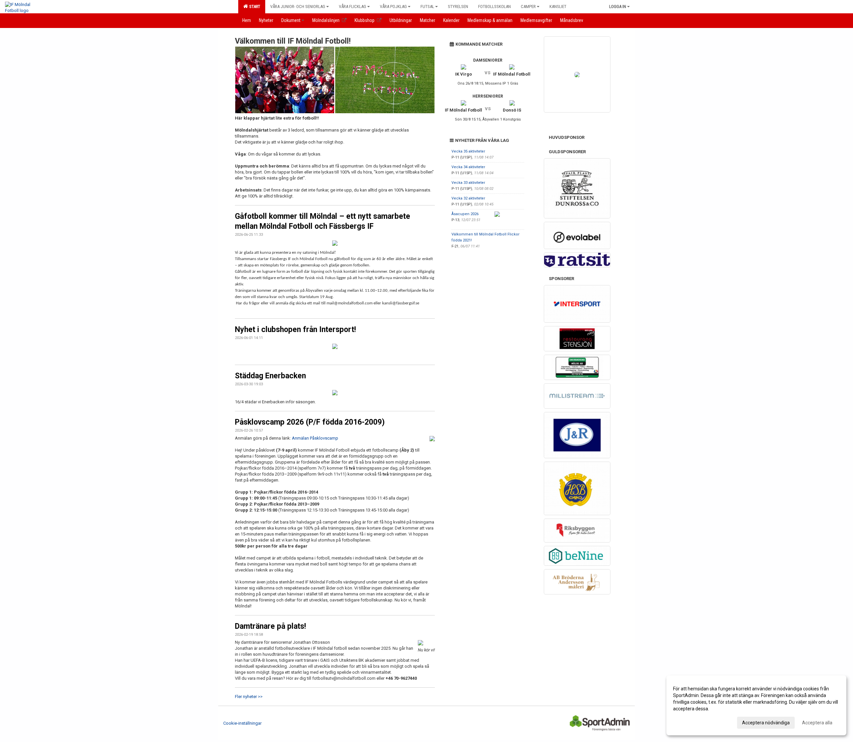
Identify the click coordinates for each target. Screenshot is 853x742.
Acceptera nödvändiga (766, 722)
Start (253, 6)
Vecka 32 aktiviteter (468, 198)
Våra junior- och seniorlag (297, 6)
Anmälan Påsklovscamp (315, 438)
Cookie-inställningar (242, 723)
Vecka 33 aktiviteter (468, 183)
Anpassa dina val (691, 721)
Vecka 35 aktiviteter (468, 151)
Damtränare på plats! (270, 626)
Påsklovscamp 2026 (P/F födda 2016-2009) (310, 422)
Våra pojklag (393, 6)
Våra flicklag (352, 6)
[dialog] (756, 705)
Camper (528, 6)
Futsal (427, 6)
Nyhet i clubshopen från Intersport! (295, 329)
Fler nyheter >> (249, 696)
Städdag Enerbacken (270, 375)
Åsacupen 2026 (464, 214)
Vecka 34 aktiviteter (468, 167)
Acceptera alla (817, 722)
